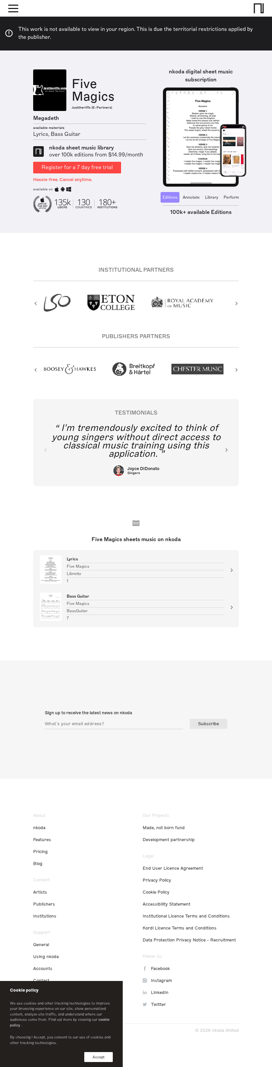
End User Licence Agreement (173, 868)
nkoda (39, 827)
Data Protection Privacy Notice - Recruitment (189, 940)
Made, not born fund (164, 827)
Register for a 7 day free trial (77, 167)
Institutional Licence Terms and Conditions (186, 916)
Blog (37, 863)
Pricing (40, 851)
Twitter (158, 1004)
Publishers (44, 904)
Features (42, 839)
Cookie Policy (156, 892)
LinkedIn (160, 992)
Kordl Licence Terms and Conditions (180, 928)
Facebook (160, 968)
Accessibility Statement (166, 904)
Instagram (161, 980)
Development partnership (169, 839)
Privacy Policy (157, 880)
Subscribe (208, 724)
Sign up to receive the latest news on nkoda (88, 713)
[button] (35, 303)
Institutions (44, 916)
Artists (40, 892)
